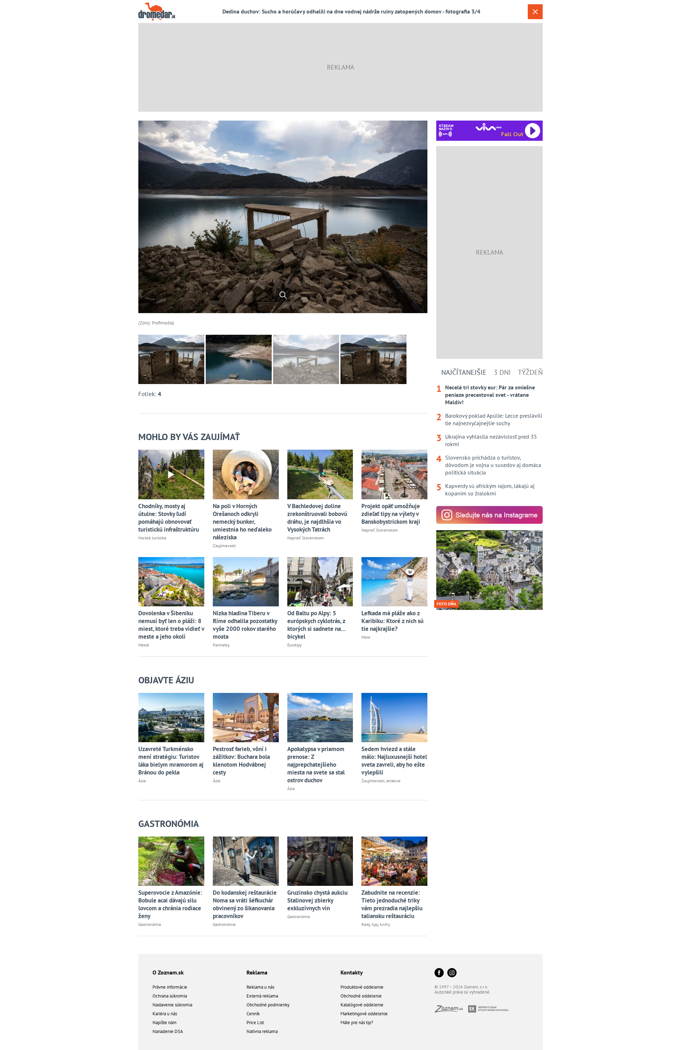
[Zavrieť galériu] (535, 11)
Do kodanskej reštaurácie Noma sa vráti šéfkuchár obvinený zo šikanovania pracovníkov (245, 904)
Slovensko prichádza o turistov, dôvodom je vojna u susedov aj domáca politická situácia (493, 465)
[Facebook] (439, 973)
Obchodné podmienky (268, 1005)
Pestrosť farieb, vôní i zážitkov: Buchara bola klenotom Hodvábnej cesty (241, 760)
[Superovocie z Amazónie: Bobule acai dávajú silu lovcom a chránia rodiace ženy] (171, 861)
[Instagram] (451, 973)
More (365, 637)
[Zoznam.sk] (451, 1010)
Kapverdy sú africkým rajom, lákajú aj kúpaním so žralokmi (490, 489)
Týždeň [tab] (530, 372)
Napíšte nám (165, 1023)
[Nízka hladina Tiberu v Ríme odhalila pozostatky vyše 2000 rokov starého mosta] (246, 581)
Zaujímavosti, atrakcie (380, 780)
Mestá (143, 645)
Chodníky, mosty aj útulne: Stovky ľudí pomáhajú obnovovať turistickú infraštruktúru (168, 517)
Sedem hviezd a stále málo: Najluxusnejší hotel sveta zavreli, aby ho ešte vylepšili (394, 760)
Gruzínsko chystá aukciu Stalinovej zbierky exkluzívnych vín (317, 900)
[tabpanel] (489, 440)
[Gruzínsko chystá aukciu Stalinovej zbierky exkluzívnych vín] (320, 861)
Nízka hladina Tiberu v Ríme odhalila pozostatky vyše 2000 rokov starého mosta (245, 624)
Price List (255, 1023)
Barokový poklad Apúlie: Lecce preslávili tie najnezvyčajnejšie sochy (493, 419)
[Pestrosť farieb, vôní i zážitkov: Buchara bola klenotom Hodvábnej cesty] (246, 717)
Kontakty (351, 972)
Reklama (257, 972)
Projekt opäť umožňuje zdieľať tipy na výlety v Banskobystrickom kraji (390, 514)
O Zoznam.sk (168, 972)
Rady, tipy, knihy (375, 924)
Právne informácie (170, 987)
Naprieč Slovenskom (305, 537)
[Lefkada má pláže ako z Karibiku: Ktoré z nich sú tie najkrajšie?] (394, 581)
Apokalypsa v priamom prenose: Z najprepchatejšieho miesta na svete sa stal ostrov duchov (316, 764)
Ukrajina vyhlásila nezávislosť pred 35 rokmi (491, 440)
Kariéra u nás (165, 1014)
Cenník (253, 1014)
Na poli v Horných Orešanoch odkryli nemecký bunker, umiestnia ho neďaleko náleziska (242, 521)
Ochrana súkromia (170, 996)
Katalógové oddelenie (361, 1005)
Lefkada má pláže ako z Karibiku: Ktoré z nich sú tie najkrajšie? (392, 621)
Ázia (142, 780)
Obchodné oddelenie (361, 996)
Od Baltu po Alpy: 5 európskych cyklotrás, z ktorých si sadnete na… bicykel (316, 624)
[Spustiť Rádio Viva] (489, 126)
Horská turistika (152, 537)
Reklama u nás (260, 987)
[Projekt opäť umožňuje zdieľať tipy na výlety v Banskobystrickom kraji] (394, 474)
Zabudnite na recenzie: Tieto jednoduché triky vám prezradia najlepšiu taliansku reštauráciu (391, 904)
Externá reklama (262, 996)
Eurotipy (294, 645)
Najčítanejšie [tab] (464, 372)
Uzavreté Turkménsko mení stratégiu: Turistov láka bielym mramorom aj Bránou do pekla (171, 760)
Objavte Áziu (166, 680)
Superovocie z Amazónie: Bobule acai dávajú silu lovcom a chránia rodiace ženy (170, 904)
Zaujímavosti (224, 545)
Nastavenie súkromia (172, 1005)
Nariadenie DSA (168, 1031)
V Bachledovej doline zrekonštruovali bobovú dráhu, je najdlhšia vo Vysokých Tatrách (317, 517)
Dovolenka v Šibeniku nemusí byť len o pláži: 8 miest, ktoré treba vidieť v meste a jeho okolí (171, 624)
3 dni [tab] (502, 372)
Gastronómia (168, 823)
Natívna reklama (262, 1031)
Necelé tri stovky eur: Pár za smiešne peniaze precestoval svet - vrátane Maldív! (490, 395)
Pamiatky (221, 645)
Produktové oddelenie (361, 987)
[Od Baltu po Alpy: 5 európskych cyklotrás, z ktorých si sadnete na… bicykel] (320, 581)
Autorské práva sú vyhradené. (462, 992)
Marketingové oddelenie (364, 1014)
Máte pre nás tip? (356, 1023)
